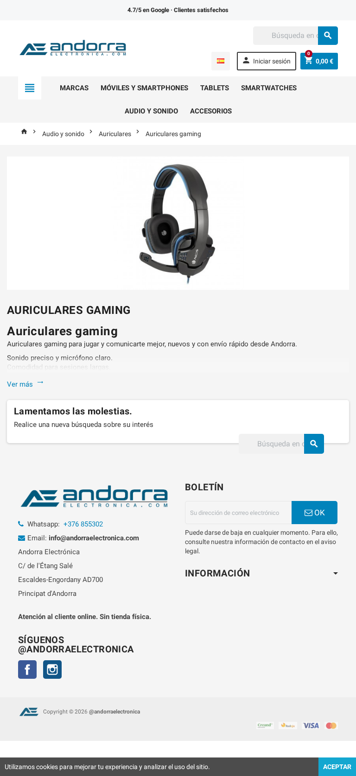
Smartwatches (269, 88)
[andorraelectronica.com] (73, 48)
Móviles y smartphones (144, 88)
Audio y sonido (151, 111)
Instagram (52, 669)
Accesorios (211, 111)
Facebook (27, 669)
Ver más (25, 384)
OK (318, 512)
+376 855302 (83, 524)
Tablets (214, 88)
